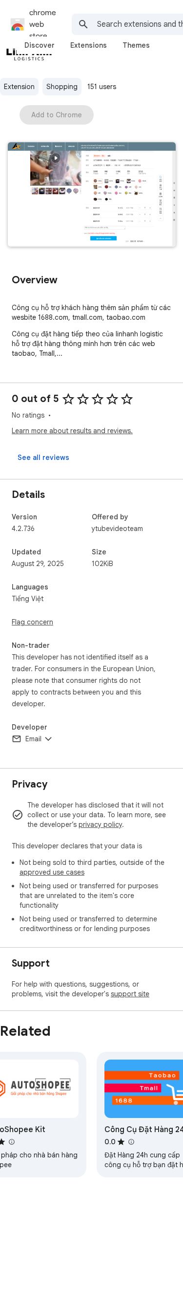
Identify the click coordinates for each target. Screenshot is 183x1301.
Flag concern (32, 622)
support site (130, 993)
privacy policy (100, 824)
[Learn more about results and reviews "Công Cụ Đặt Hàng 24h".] (130, 1142)
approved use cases (52, 872)
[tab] (39, 45)
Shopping (62, 86)
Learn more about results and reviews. (72, 430)
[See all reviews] (43, 457)
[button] (92, 195)
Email (33, 738)
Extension (19, 86)
